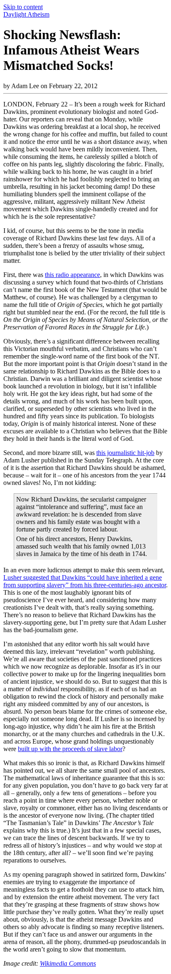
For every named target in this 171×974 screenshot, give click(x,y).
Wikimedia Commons (68, 963)
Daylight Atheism (26, 14)
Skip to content (23, 6)
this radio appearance (72, 274)
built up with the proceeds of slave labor (70, 748)
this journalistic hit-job (125, 452)
